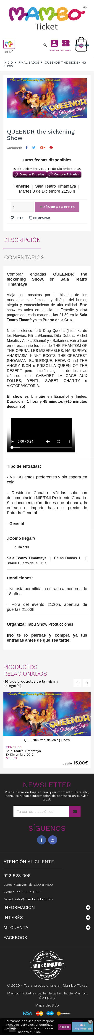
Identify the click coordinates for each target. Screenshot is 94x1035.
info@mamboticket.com (34, 899)
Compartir (27, 148)
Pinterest (51, 148)
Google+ (42, 148)
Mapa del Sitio (47, 1005)
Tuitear (34, 148)
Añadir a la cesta (58, 207)
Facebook (41, 840)
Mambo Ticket (75, 985)
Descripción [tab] (22, 240)
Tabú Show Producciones (50, 624)
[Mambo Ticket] (47, 17)
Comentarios (24, 257)
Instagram (52, 840)
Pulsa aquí (21, 547)
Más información (82, 1026)
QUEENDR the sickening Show (47, 740)
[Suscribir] (75, 811)
